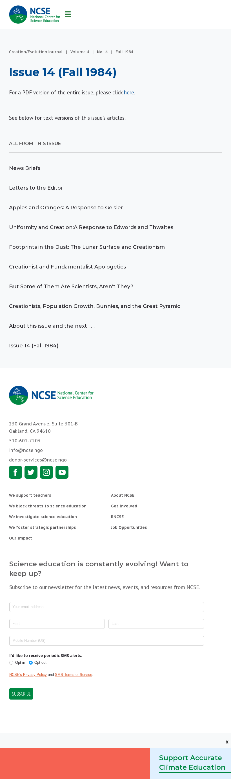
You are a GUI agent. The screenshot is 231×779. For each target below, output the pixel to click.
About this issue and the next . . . (52, 326)
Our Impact (20, 538)
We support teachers (30, 495)
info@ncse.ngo (26, 450)
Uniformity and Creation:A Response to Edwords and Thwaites (91, 227)
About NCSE (122, 495)
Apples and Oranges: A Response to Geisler (66, 208)
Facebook (15, 472)
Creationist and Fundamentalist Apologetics (67, 267)
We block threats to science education (47, 506)
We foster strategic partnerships (42, 527)
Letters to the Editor (36, 188)
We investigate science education (43, 516)
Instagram (46, 472)
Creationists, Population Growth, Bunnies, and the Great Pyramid (95, 306)
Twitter (31, 472)
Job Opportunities (129, 527)
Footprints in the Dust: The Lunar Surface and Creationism (87, 247)
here (129, 92)
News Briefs (24, 168)
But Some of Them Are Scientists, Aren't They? (71, 286)
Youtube (61, 472)
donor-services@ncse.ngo (38, 460)
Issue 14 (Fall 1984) (33, 346)
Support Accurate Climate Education (192, 762)
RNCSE (117, 516)
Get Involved (124, 506)
